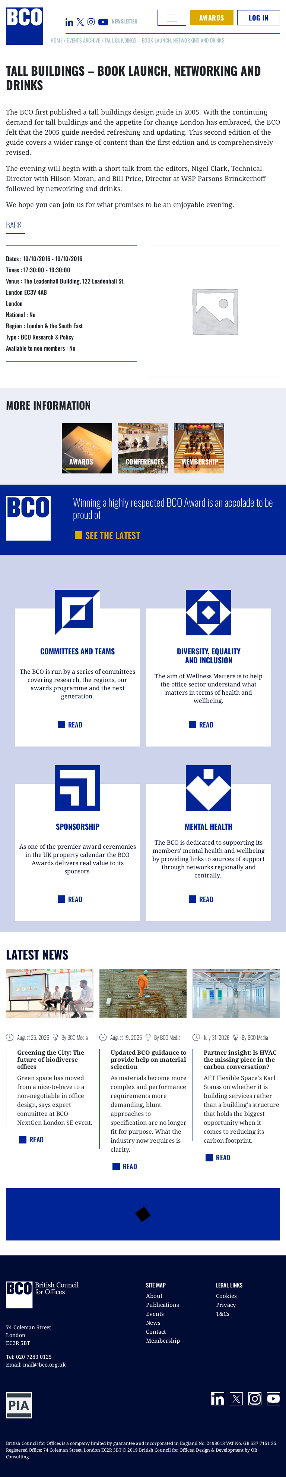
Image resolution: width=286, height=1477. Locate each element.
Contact (156, 1331)
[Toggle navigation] (172, 18)
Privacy (226, 1304)
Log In (258, 17)
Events (155, 1313)
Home (57, 40)
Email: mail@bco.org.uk (36, 1364)
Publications (162, 1304)
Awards (211, 17)
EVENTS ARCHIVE (83, 40)
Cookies (226, 1295)
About (154, 1295)
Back (44, 225)
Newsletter (124, 21)
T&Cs (222, 1313)
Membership (163, 1340)
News (153, 1322)
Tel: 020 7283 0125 (29, 1356)
